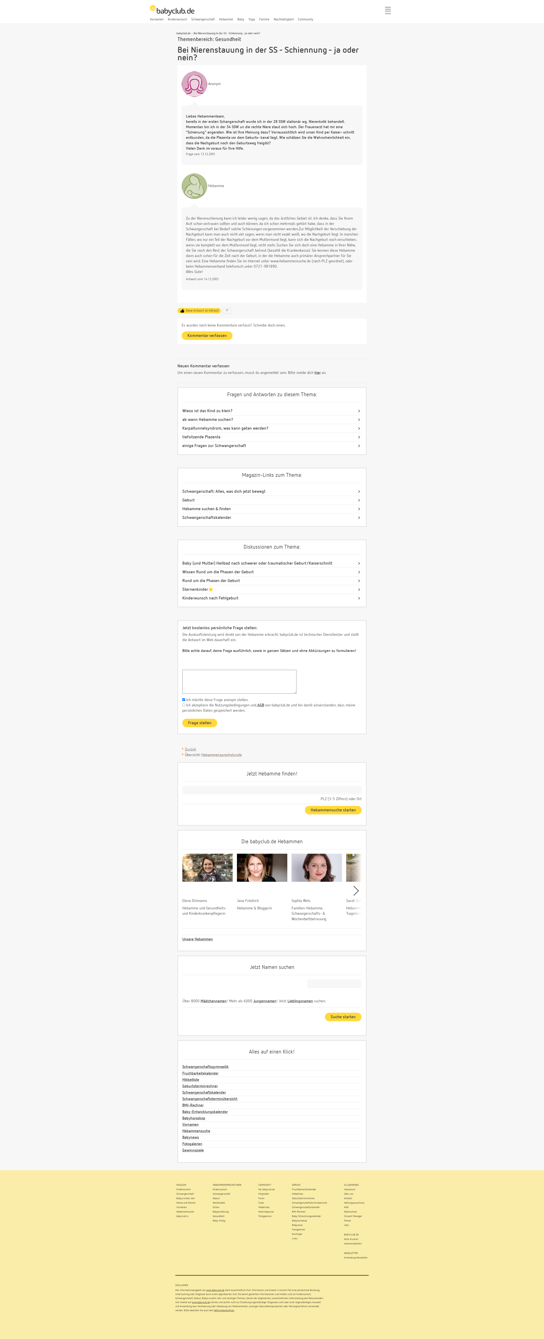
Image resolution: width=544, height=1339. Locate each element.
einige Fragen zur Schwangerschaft (214, 446)
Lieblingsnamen (300, 1001)
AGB (260, 705)
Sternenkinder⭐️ (197, 589)
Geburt (188, 500)
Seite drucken (351, 1239)
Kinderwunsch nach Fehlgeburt (210, 598)
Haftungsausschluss (224, 1310)
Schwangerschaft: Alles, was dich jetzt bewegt (223, 491)
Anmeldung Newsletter (356, 1258)
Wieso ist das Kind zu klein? (207, 411)
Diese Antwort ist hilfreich (202, 310)
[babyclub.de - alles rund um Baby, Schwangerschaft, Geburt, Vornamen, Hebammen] (172, 13)
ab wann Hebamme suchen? (207, 419)
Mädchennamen (214, 1001)
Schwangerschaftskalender (206, 517)
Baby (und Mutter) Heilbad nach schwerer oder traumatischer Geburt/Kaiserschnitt (257, 563)
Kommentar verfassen (207, 336)
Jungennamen (264, 1001)
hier (317, 373)
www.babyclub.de (215, 1290)
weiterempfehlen (353, 1243)
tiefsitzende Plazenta (201, 437)
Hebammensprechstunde (221, 755)
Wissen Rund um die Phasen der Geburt (218, 572)
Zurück (190, 749)
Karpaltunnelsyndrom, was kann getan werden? (225, 428)
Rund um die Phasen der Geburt (211, 581)
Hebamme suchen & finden (206, 509)
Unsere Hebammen (197, 939)
